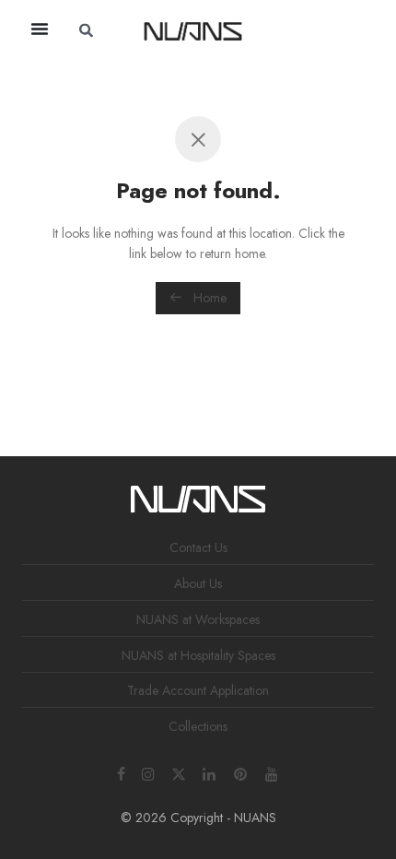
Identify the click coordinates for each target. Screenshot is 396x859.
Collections (198, 726)
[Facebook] (121, 772)
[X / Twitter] (178, 772)
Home (208, 297)
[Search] (299, 30)
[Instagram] (148, 772)
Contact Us (198, 547)
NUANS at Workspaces (198, 619)
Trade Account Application (198, 690)
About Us (198, 583)
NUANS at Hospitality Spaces (198, 655)
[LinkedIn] (210, 772)
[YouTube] (272, 772)
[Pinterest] (241, 772)
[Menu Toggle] (39, 28)
